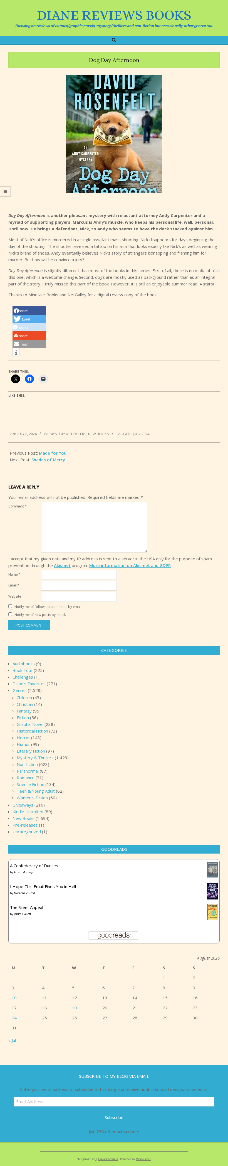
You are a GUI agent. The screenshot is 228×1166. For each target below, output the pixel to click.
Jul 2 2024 (141, 433)
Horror (23, 737)
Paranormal (28, 771)
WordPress (143, 1159)
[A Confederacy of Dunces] (212, 865)
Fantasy (24, 711)
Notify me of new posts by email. (40, 614)
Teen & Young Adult (36, 791)
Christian (25, 704)
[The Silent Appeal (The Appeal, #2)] (212, 907)
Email (13, 585)
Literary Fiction (31, 751)
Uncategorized (27, 831)
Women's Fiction (32, 797)
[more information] (16, 352)
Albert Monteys (23, 872)
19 (74, 1007)
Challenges (23, 677)
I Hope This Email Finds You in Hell (43, 886)
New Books (98, 433)
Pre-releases (25, 825)
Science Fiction (30, 784)
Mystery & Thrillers (68, 433)
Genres (20, 690)
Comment (17, 506)
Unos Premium (108, 1159)
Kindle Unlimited (28, 811)
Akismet (62, 565)
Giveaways (23, 805)
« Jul (12, 1040)
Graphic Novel (30, 724)
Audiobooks (24, 663)
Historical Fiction (32, 731)
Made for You (52, 453)
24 (14, 1017)
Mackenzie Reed (24, 893)
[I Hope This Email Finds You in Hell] (212, 886)
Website (14, 596)
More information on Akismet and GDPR (130, 565)
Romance (25, 777)
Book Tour (23, 670)
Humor (23, 744)
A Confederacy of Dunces (34, 865)
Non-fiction (27, 764)
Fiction (23, 717)
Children (24, 697)
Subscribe (114, 1117)
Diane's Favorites (29, 683)
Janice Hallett (22, 914)
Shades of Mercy (48, 459)
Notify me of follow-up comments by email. (48, 606)
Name (14, 574)
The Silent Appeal (26, 907)
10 (14, 997)
